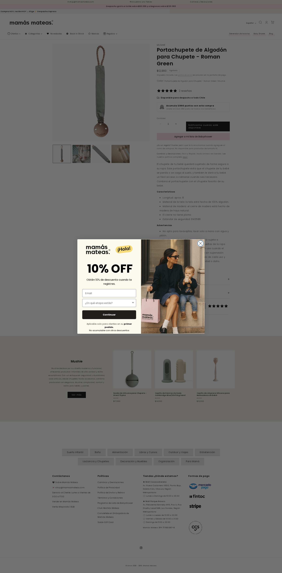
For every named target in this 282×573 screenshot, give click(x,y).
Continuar (109, 314)
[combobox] (108, 303)
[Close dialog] (200, 243)
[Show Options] (133, 303)
